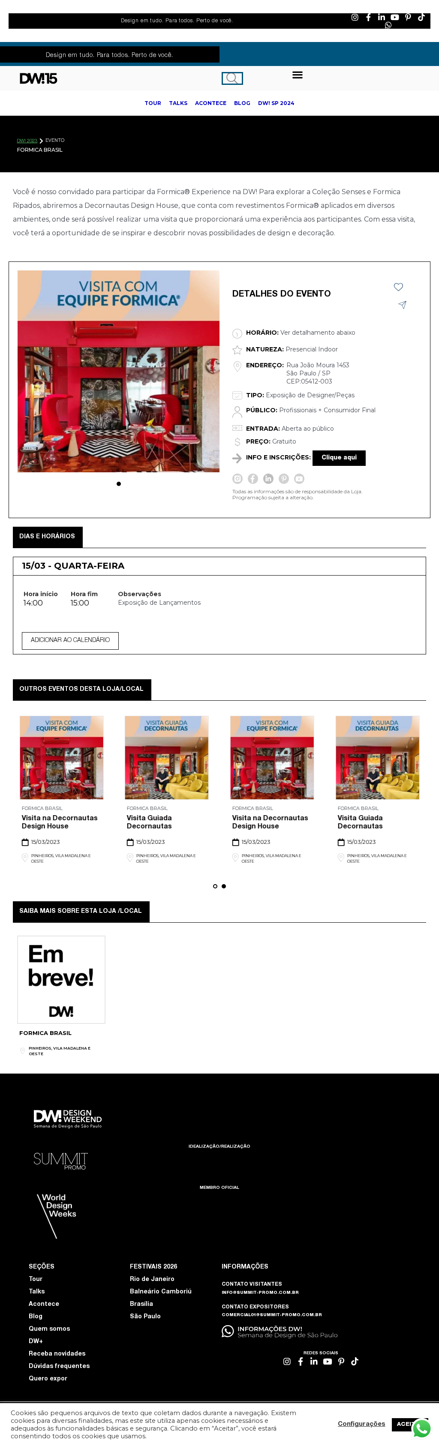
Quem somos (49, 1329)
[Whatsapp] (388, 25)
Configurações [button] (361, 1425)
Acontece (44, 1305)
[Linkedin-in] (381, 17)
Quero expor (48, 1379)
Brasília (141, 1305)
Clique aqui (339, 458)
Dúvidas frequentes (59, 1367)
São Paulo (145, 1317)
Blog (35, 1317)
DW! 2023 (27, 141)
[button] (297, 74)
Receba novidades (57, 1354)
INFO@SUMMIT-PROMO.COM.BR (260, 1293)
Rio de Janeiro (152, 1280)
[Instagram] (355, 17)
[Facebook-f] (368, 17)
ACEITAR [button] (410, 1425)
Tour (35, 1280)
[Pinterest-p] (408, 17)
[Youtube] (395, 17)
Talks (37, 1292)
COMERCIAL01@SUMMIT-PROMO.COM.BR (272, 1315)
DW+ (36, 1342)
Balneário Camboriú (161, 1292)
